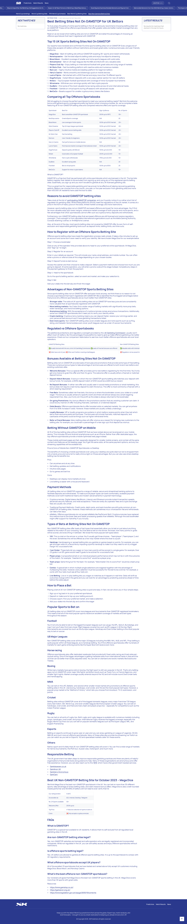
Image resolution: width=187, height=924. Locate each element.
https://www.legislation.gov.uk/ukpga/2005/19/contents (73, 892)
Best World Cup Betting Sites (77, 14)
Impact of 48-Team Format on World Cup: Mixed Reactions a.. (61, 8)
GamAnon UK (55, 769)
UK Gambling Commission (115, 333)
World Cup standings (23, 14)
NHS (95, 763)
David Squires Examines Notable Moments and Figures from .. (104, 8)
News (46, 3)
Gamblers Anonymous (59, 772)
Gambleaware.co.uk (58, 766)
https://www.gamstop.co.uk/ (61, 887)
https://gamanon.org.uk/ (60, 890)
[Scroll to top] (182, 919)
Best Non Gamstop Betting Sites (99, 14)
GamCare (54, 774)
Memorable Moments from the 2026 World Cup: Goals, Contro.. (148, 8)
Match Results (38, 3)
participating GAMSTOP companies (81, 200)
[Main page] (18, 3)
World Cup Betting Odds (39, 14)
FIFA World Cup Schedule (57, 14)
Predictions (27, 3)
